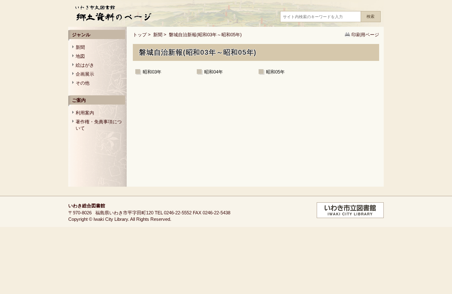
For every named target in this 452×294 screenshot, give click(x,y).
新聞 (157, 34)
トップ (140, 34)
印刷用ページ (365, 34)
